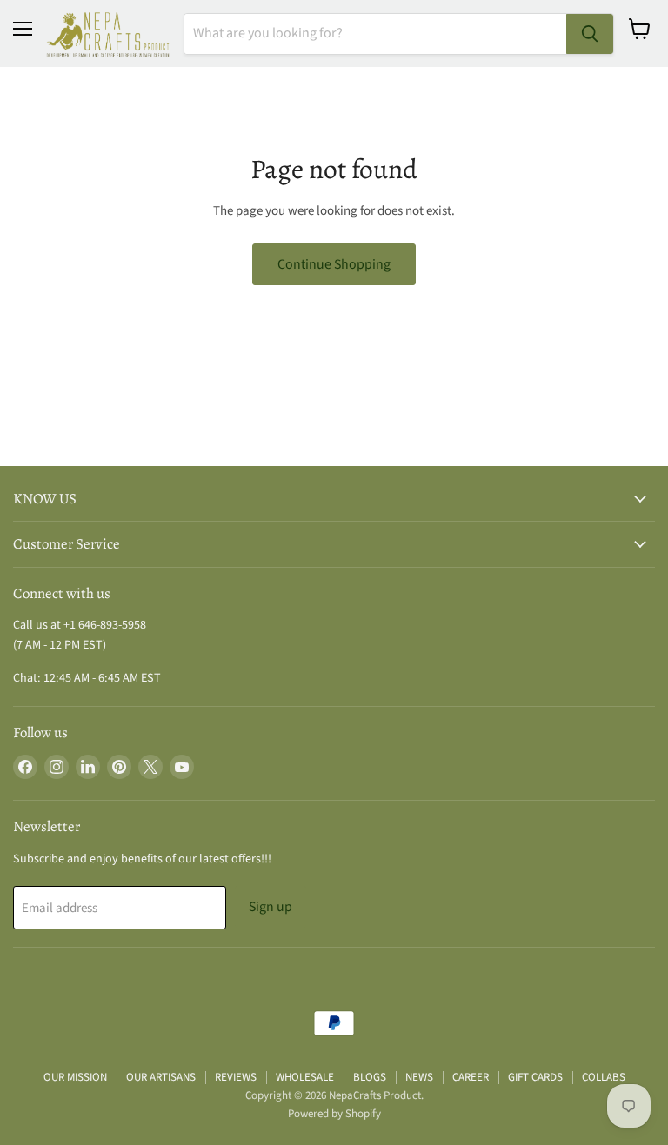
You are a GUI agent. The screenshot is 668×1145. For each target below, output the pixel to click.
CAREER (470, 1077)
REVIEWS (236, 1077)
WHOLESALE (305, 1077)
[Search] (589, 34)
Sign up (270, 906)
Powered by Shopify (334, 1114)
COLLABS (603, 1077)
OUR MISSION (75, 1077)
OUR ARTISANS (161, 1077)
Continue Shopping (334, 264)
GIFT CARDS (535, 1077)
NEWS (419, 1077)
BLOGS (369, 1077)
